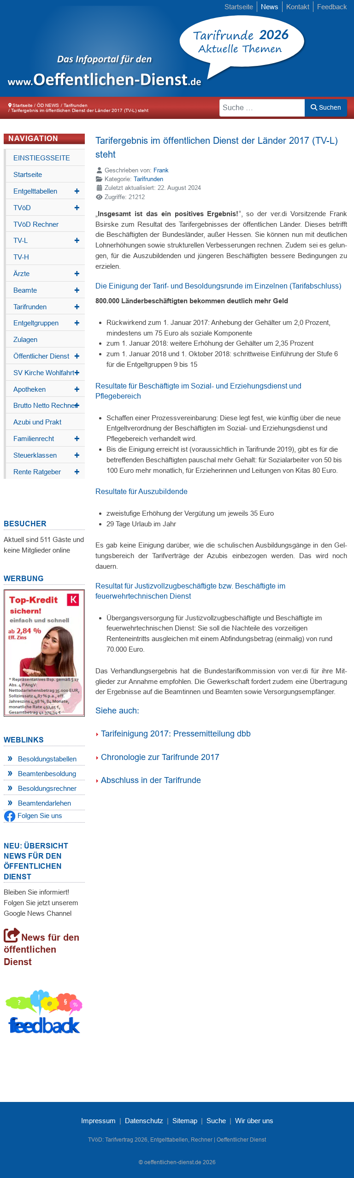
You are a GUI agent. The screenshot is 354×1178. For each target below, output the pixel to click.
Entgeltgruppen (46, 323)
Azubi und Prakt (37, 422)
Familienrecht (46, 439)
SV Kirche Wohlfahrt (46, 373)
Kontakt (297, 7)
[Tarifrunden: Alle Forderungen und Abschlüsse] (97, 48)
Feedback (332, 7)
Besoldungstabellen (47, 759)
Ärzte (46, 274)
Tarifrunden (46, 307)
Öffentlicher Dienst (46, 356)
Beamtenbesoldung (47, 773)
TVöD (46, 208)
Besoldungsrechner (47, 788)
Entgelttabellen (46, 191)
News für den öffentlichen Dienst (41, 949)
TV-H (21, 257)
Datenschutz (144, 1121)
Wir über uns (254, 1121)
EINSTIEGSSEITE (41, 158)
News (269, 7)
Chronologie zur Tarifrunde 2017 (160, 757)
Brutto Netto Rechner (46, 406)
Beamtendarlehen (44, 803)
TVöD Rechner (36, 224)
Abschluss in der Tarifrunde (151, 780)
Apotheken (46, 389)
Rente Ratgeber (46, 472)
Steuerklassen (46, 455)
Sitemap (184, 1121)
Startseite (238, 7)
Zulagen (25, 339)
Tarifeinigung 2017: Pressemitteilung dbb (176, 733)
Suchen (329, 107)
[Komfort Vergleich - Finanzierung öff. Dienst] (44, 652)
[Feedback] (44, 1013)
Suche (216, 1121)
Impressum (98, 1121)
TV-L (46, 241)
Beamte (46, 290)
